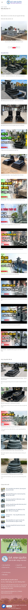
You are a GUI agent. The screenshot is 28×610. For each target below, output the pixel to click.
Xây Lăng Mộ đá (6, 565)
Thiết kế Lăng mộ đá (21, 567)
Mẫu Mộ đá (4, 574)
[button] (4, 606)
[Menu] (2, 2)
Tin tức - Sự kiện (4, 6)
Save (14, 47)
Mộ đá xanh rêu (6, 567)
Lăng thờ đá (19, 565)
